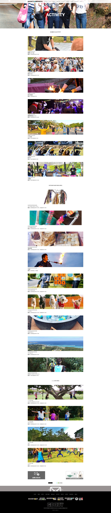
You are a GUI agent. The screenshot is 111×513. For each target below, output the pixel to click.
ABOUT (81, 1)
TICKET (46, 1)
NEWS (50, 1)
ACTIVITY (63, 1)
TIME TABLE (47, 494)
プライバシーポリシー (55, 510)
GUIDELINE (76, 1)
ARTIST (54, 1)
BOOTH (67, 1)
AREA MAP (58, 1)
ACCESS (71, 1)
